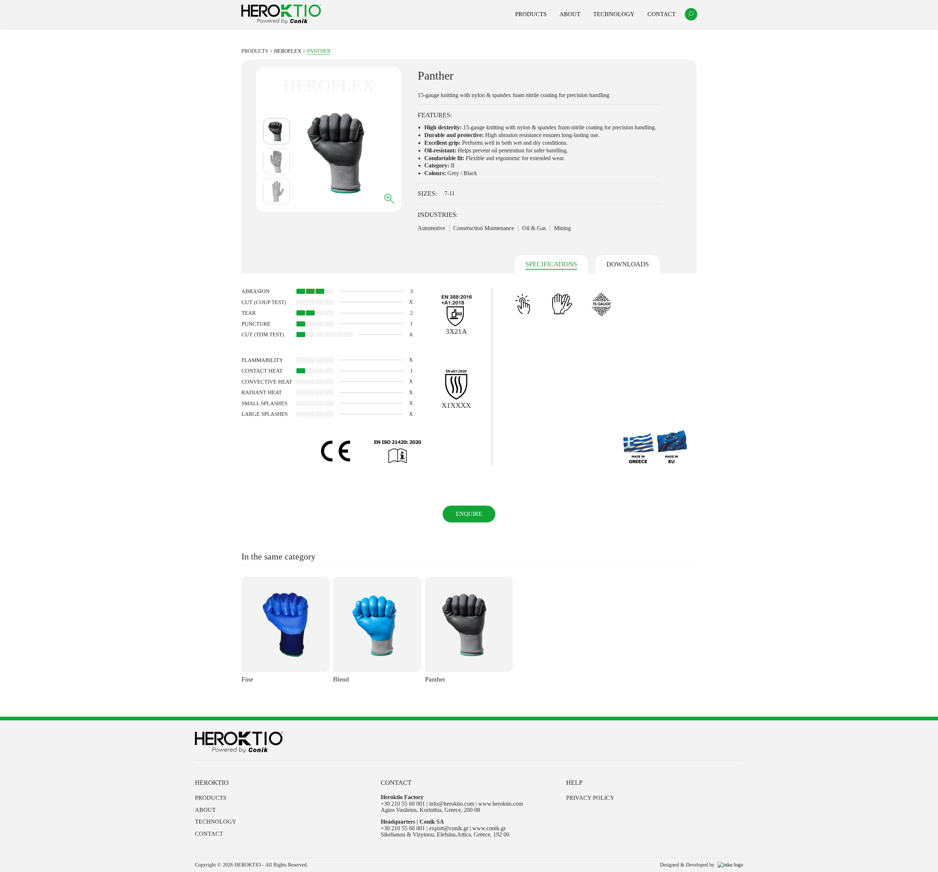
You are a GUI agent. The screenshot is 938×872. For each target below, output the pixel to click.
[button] (691, 14)
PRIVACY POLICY (590, 798)
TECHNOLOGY (215, 822)
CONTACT (209, 834)
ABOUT (205, 810)
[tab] (551, 264)
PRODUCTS (210, 798)
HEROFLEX (287, 51)
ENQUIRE (469, 514)
